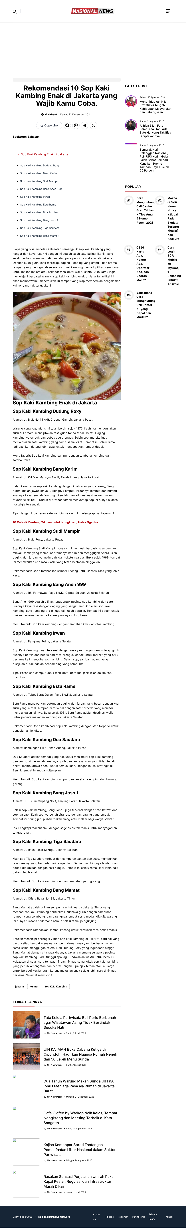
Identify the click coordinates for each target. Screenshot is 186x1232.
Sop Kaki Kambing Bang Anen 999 (41, 188)
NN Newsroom (54, 1033)
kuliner (34, 986)
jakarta (19, 986)
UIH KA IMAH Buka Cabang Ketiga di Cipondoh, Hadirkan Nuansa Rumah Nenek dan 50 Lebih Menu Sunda (80, 1054)
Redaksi (110, 1216)
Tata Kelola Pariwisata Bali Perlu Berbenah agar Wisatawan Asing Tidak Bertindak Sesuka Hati (80, 1022)
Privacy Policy (153, 1216)
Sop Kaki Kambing (56, 986)
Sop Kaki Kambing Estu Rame (38, 204)
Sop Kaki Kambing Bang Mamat (39, 235)
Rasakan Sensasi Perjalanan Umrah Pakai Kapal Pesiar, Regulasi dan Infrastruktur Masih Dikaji (79, 1181)
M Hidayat (51, 114)
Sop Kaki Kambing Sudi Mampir (39, 181)
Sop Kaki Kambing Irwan (35, 196)
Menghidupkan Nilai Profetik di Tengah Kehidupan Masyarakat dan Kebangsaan (155, 107)
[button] (15, 11)
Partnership (138, 1216)
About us (96, 1216)
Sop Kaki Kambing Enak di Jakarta (44, 154)
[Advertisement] (93, 48)
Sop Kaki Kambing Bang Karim (38, 173)
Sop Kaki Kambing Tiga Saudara (39, 227)
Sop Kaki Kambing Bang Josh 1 (39, 220)
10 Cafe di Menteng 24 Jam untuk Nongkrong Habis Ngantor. (56, 522)
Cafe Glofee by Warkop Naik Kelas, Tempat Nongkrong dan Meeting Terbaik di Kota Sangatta (80, 1118)
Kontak (169, 1216)
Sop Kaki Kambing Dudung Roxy (39, 165)
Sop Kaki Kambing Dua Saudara (39, 212)
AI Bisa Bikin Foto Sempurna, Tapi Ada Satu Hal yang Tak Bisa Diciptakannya (155, 131)
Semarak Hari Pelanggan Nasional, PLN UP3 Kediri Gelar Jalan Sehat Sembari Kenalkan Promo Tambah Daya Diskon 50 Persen (154, 160)
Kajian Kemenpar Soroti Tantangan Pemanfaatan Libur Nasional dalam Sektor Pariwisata (80, 1150)
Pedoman (123, 1216)
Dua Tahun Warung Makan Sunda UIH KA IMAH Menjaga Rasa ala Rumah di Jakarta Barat (79, 1086)
